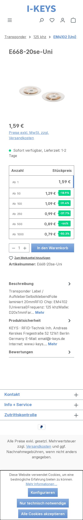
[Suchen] (41, 20)
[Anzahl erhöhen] (25, 247)
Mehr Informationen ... (41, 484)
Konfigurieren (43, 492)
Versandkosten (38, 446)
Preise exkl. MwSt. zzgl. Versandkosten (29, 135)
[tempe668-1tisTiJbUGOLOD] (41, 94)
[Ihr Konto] (62, 20)
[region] (41, 94)
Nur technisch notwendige (43, 503)
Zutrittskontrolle (20, 414)
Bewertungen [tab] (21, 352)
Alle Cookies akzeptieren (43, 514)
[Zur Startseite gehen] (41, 8)
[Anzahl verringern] (13, 247)
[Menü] (9, 20)
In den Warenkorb (52, 248)
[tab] (40, 297)
